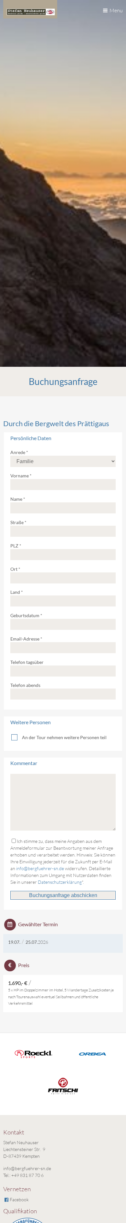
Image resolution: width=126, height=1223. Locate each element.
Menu (116, 10)
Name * (17, 499)
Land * (16, 592)
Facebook (19, 1199)
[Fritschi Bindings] (63, 1098)
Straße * (18, 522)
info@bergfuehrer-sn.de (40, 868)
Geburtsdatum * (26, 615)
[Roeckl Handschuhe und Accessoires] (33, 1057)
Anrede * (19, 452)
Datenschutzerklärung (60, 882)
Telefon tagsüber (27, 662)
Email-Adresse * (26, 638)
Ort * (15, 569)
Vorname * (21, 475)
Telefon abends (25, 685)
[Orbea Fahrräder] (92, 1059)
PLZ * (15, 545)
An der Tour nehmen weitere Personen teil (64, 737)
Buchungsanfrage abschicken (63, 895)
